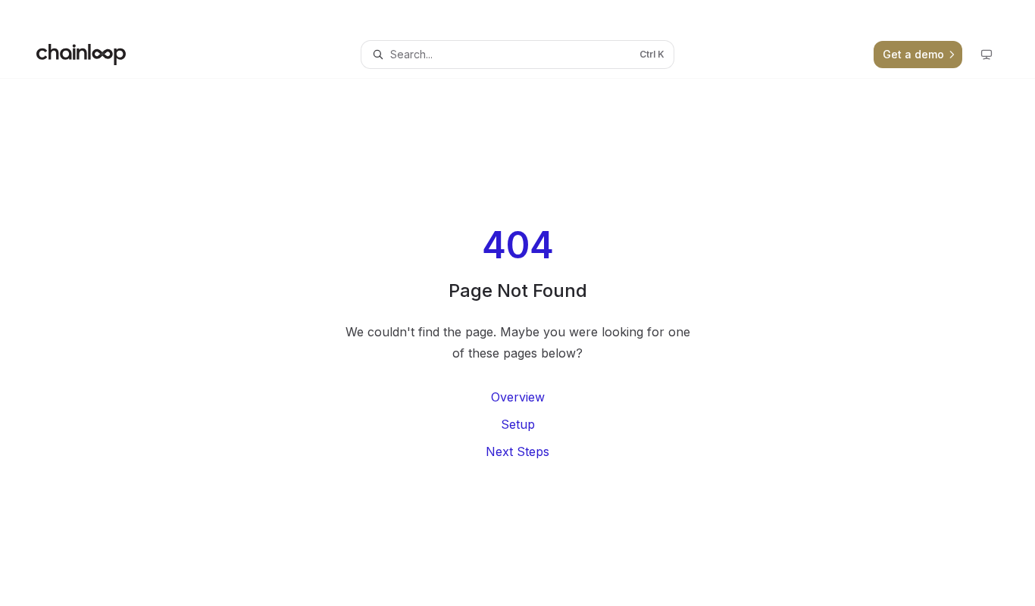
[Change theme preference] (986, 54)
